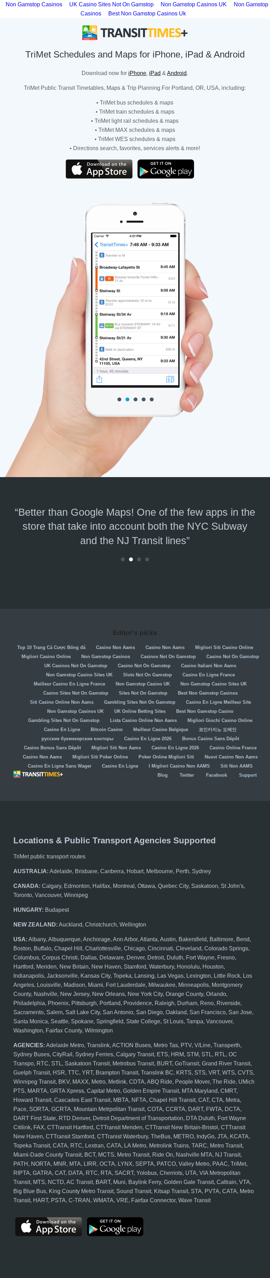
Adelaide (61, 871)
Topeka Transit (31, 1146)
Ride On (162, 1155)
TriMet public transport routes (49, 856)
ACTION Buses (131, 1045)
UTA (191, 1173)
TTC (73, 1073)
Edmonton (77, 886)
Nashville (45, 994)
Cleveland (188, 948)
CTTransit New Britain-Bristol (181, 1127)
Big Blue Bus (29, 1191)
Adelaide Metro (65, 1045)
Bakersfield (193, 939)
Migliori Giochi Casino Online (219, 720)
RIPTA (21, 1173)
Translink (98, 1045)
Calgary (51, 886)
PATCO (166, 1164)
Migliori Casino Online (46, 656)
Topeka (122, 976)
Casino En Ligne (62, 729)
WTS (228, 1073)
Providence (137, 1003)
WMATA (103, 1200)
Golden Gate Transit (189, 1182)
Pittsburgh (84, 1003)
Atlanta (149, 939)
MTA (75, 1164)
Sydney (201, 871)
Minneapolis (193, 985)
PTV (186, 1045)
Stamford (135, 967)
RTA (106, 1173)
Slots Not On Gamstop (147, 674)
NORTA (41, 1164)
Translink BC (157, 1073)
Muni (119, 1182)
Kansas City (95, 976)
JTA (222, 1136)
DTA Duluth (200, 1118)
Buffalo (42, 948)
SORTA (39, 1109)
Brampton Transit (117, 1073)
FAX (38, 1127)
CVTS (245, 1073)
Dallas (89, 958)
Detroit (155, 958)
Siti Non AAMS (236, 766)
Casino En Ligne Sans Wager (59, 766)
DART (195, 1109)
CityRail (62, 1054)
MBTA (121, 1100)
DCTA (232, 1109)
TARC (199, 1146)
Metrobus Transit (133, 1063)
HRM (177, 1054)
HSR (59, 1073)
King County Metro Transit (81, 1191)
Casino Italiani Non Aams (208, 665)
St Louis (173, 1021)
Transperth (226, 1045)
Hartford (23, 967)
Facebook (216, 775)
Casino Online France (233, 747)
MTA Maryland (200, 1091)
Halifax (101, 886)
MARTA (37, 1091)
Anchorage (96, 939)
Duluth (175, 958)
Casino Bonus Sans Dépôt (52, 747)
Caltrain (226, 1182)
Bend (243, 939)
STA (196, 1191)
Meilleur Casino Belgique (160, 729)
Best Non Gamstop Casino (204, 711)
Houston (213, 967)
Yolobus (146, 1173)
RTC (43, 1063)
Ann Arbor (125, 939)
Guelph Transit (31, 1073)
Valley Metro (194, 1164)
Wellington (133, 925)
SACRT (124, 1173)
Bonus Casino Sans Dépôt (210, 738)
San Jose (240, 1012)
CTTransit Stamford (70, 1136)
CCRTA (175, 1109)
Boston (22, 948)
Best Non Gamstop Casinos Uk (147, 13)
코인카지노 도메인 (218, 729)
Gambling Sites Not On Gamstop (139, 702)
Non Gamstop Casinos (105, 656)
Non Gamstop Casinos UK (75, 711)
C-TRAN (79, 1200)
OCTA (107, 1164)
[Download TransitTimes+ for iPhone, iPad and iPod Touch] (99, 169)
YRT (87, 1073)
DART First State (34, 1118)
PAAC (220, 1164)
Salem (54, 1012)
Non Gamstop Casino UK (143, 684)
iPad (155, 73)
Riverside (228, 1003)
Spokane (82, 1021)
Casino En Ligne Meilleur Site (218, 702)
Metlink (117, 1082)
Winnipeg (76, 895)
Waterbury (161, 967)
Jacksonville (62, 976)
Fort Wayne (200, 958)
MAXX (80, 1082)
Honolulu (188, 967)
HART (40, 1200)
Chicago (134, 948)
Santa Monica (30, 1021)
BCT (89, 1155)
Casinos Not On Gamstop (168, 656)
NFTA (138, 1100)
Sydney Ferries (94, 1054)
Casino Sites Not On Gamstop (75, 693)
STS (200, 1073)
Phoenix (58, 1003)
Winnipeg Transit (34, 1082)
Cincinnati (160, 948)
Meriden (46, 967)
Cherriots (171, 1173)
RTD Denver (74, 1118)
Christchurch (101, 925)
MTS (39, 1182)
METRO (183, 1136)
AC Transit (79, 1182)
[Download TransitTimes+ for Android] (170, 169)
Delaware (111, 958)
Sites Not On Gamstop (143, 693)
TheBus (161, 1136)
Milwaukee (161, 985)
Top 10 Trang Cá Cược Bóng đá (51, 647)
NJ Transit (227, 1155)
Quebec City (173, 886)
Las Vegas (170, 976)
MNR (59, 1164)
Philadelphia (29, 1003)
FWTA (214, 1109)
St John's (232, 886)
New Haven (106, 967)
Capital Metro (103, 1091)
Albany (37, 939)
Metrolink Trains (169, 1146)
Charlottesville (103, 948)
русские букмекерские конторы (77, 738)
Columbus (26, 958)
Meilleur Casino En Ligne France (69, 684)
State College (143, 1021)
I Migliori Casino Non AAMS (179, 766)
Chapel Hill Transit (172, 1100)
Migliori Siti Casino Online (224, 647)
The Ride (224, 1082)
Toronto (22, 895)
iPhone (137, 73)
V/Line (202, 1045)
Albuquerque (64, 939)
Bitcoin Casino (107, 729)
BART (103, 1182)
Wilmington (99, 1030)
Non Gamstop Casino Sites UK (79, 674)
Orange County (184, 994)
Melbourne (159, 871)
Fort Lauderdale (126, 985)
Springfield (109, 1021)
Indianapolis (28, 976)
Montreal (124, 886)
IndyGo (205, 1136)
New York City (145, 994)
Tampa (194, 1021)
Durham (187, 1003)
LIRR (90, 1164)
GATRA (42, 1173)
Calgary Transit (135, 1054)
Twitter (187, 775)
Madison (74, 985)
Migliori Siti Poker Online (100, 757)
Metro (98, 1082)
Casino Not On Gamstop (232, 656)
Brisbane (86, 871)
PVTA (212, 1191)
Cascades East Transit (82, 1100)
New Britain (74, 967)
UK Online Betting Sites (140, 711)
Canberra (112, 871)
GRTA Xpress (67, 1091)
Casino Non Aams (115, 647)
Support (248, 775)
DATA (75, 1173)
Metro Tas (166, 1045)
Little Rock (227, 976)
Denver (135, 958)
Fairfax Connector (153, 1200)
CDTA (136, 1082)
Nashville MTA (194, 1155)
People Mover (192, 1082)
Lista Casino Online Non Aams (143, 720)
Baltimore (221, 939)
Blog (163, 775)
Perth (182, 871)
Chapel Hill (68, 948)
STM (193, 1054)
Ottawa (146, 886)
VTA (244, 1182)
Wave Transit (194, 1200)
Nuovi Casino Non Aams (231, 757)
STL (206, 1054)
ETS (162, 1054)
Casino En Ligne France (208, 674)
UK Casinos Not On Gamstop (75, 665)
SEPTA (144, 1164)
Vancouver (48, 895)
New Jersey (74, 994)
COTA (155, 1109)
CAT (203, 1100)
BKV (64, 1082)
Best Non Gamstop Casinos (208, 693)
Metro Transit (226, 1146)
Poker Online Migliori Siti (166, 757)
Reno (207, 1003)
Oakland (176, 1012)
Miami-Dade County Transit (47, 1155)
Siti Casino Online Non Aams (62, 702)
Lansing (144, 976)
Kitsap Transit (171, 1191)
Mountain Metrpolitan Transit (109, 1109)
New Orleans (108, 994)
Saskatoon (204, 886)
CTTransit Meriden (119, 1127)
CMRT (228, 1091)
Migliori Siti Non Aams (116, 747)
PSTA (58, 1200)
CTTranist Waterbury (122, 1136)
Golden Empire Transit (151, 1091)
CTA (217, 1100)
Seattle (59, 1021)
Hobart (135, 871)
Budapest (57, 910)
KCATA (239, 1136)
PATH (20, 1164)
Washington (28, 1030)
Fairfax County (64, 1030)
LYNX (125, 1164)
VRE (122, 1200)
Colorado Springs (226, 948)
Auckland (70, 925)
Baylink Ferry (144, 1182)
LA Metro (135, 1146)
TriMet (238, 1164)
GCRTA (61, 1109)
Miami (95, 985)
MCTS (106, 1155)
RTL (220, 1054)
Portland (110, 1003)
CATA (60, 1146)
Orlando (216, 994)
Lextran (94, 1146)
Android (177, 73)
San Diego (149, 1012)
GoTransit (187, 1063)
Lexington (198, 976)
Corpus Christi (60, 958)
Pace (19, 1109)
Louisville (49, 985)
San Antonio (118, 1012)
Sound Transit (133, 1191)
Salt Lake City (82, 1012)
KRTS (184, 1073)
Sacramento (28, 1012)
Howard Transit (32, 1100)
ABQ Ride (159, 1082)
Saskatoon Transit (87, 1063)
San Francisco (207, 1012)
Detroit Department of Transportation (138, 1118)
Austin (168, 939)
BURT (164, 1063)
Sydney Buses (31, 1054)
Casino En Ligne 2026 (148, 738)
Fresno (226, 958)
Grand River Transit (226, 1063)
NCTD (56, 1182)
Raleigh (164, 1003)
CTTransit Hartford (70, 1127)
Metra (233, 1100)
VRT (213, 1073)
